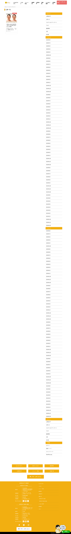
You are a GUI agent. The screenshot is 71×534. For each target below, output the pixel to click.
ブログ (47, 25)
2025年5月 (48, 70)
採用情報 (54, 3)
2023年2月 (48, 152)
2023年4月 (48, 146)
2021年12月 (48, 185)
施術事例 (33, 3)
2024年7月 (48, 100)
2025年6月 (48, 67)
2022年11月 (48, 161)
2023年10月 (48, 128)
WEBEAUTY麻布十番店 (43, 501)
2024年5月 (48, 106)
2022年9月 (48, 167)
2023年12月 (48, 122)
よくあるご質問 (48, 3)
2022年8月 (48, 170)
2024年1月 (48, 309)
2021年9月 (48, 195)
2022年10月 (48, 164)
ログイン (48, 445)
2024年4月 (48, 109)
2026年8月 (48, 39)
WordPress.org (49, 454)
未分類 (47, 34)
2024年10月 (48, 91)
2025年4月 (48, 73)
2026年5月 (48, 49)
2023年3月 (48, 149)
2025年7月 (48, 64)
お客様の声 (38, 3)
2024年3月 (48, 112)
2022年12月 (48, 158)
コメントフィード (49, 451)
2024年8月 (48, 97)
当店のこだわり (35, 465)
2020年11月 (48, 222)
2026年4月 (48, 52)
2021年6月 (48, 201)
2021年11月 (48, 379)
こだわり (21, 3)
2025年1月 (48, 82)
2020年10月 (48, 225)
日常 (47, 31)
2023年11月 (48, 125)
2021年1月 (48, 216)
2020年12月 (48, 219)
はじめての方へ (16, 3)
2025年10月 (48, 55)
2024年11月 (48, 88)
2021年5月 (48, 204)
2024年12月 (48, 85)
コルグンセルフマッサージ (51, 22)
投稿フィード (48, 448)
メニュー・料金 (27, 3)
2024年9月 (48, 94)
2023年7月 (48, 137)
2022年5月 (48, 179)
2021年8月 (48, 198)
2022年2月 (48, 182)
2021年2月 (48, 213)
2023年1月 (48, 155)
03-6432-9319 (25, 515)
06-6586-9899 (25, 495)
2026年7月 (48, 233)
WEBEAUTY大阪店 (24, 483)
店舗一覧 (42, 3)
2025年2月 (48, 79)
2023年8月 (48, 134)
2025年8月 (48, 61)
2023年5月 (48, 143)
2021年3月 (48, 210)
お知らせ (48, 19)
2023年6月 (48, 140)
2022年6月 (48, 176)
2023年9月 (48, 131)
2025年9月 (48, 58)
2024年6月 (48, 103)
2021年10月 (48, 382)
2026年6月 (48, 46)
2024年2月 (48, 306)
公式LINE (24, 497)
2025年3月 (48, 76)
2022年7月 (48, 173)
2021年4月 (48, 207)
